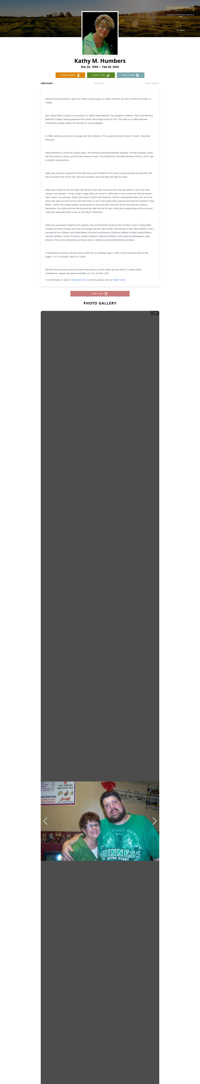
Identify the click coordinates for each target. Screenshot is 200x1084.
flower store (119, 279)
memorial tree (78, 279)
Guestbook (152, 83)
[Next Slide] (154, 821)
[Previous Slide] (45, 821)
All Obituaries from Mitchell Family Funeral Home (180, 16)
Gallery (99, 83)
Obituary (47, 83)
